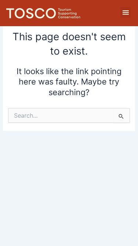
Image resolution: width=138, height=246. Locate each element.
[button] (125, 12)
